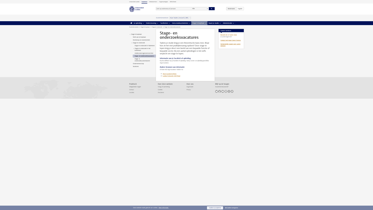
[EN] (240, 8)
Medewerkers (153, 2)
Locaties (131, 92)
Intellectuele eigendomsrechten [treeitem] (144, 53)
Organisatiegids (163, 2)
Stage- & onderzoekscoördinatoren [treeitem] (142, 60)
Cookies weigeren (232, 208)
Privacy (188, 90)
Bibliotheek (173, 2)
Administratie (227, 23)
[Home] (131, 23)
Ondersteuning (151, 23)
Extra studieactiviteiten (180, 23)
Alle (193, 9)
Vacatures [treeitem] (136, 66)
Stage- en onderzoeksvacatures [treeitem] (144, 56)
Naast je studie (214, 23)
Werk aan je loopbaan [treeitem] (139, 37)
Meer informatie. (164, 208)
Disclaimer (161, 92)
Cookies (160, 90)
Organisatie (189, 87)
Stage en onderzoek (157, 27)
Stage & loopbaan (198, 23)
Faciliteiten (164, 23)
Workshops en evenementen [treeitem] (141, 40)
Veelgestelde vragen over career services (230, 45)
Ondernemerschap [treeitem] (138, 64)
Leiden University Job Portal (171, 76)
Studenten (144, 2)
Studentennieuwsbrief (221, 87)
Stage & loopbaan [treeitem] (136, 34)
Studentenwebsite (134, 27)
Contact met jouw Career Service (230, 40)
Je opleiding (138, 23)
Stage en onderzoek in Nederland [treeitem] (145, 46)
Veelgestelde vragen (135, 87)
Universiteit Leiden (134, 2)
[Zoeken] (212, 8)
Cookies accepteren (215, 208)
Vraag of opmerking (164, 87)
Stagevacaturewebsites (169, 74)
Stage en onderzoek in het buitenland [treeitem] (142, 49)
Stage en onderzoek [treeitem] (139, 43)
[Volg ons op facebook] (219, 91)
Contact (131, 90)
